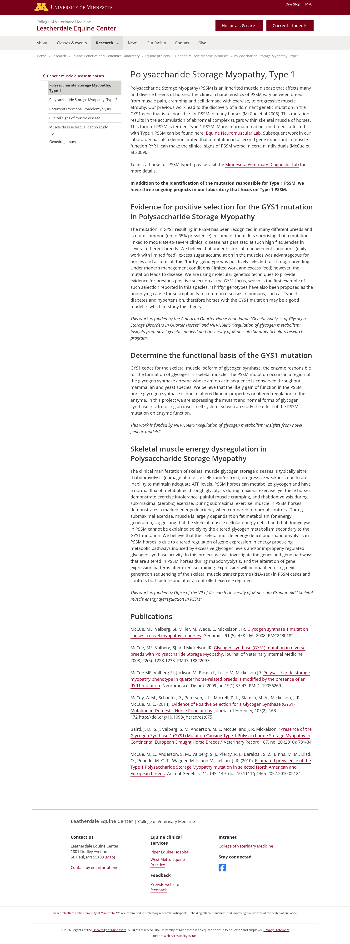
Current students (290, 25)
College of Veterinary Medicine (63, 22)
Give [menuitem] (202, 43)
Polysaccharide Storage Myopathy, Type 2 (83, 99)
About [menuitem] (42, 43)
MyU (308, 4)
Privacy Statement (277, 930)
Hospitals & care (238, 25)
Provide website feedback (164, 887)
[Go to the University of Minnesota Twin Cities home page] (78, 7)
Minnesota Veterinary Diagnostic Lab (262, 164)
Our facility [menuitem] (156, 43)
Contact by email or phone (94, 867)
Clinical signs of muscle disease (74, 118)
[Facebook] (222, 868)
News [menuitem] (133, 43)
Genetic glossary (62, 141)
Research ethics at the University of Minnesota (84, 913)
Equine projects (157, 56)
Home (41, 56)
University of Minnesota (109, 930)
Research (58, 56)
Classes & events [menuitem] (72, 43)
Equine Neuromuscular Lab (233, 133)
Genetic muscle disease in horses (202, 56)
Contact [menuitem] (182, 43)
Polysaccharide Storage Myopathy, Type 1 (80, 88)
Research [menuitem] (102, 45)
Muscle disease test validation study (78, 127)
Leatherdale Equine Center (76, 28)
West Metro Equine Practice (167, 862)
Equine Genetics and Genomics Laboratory (106, 56)
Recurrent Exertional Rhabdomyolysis (80, 109)
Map (110, 857)
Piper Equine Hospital (169, 852)
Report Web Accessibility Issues (175, 936)
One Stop (292, 4)
